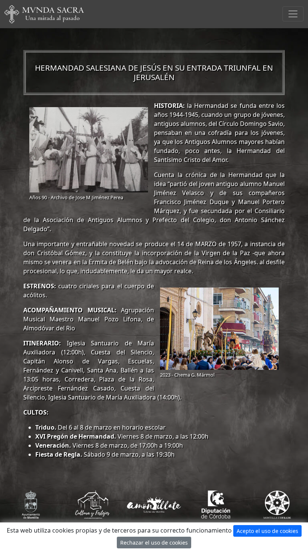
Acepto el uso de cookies (267, 530)
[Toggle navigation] (292, 13)
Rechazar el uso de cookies (154, 542)
